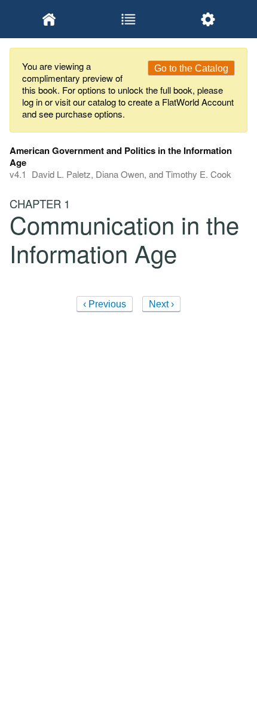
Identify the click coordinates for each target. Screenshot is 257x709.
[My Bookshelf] (49, 19)
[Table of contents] (129, 19)
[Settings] (207, 19)
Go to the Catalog (191, 68)
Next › (161, 304)
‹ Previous (104, 304)
